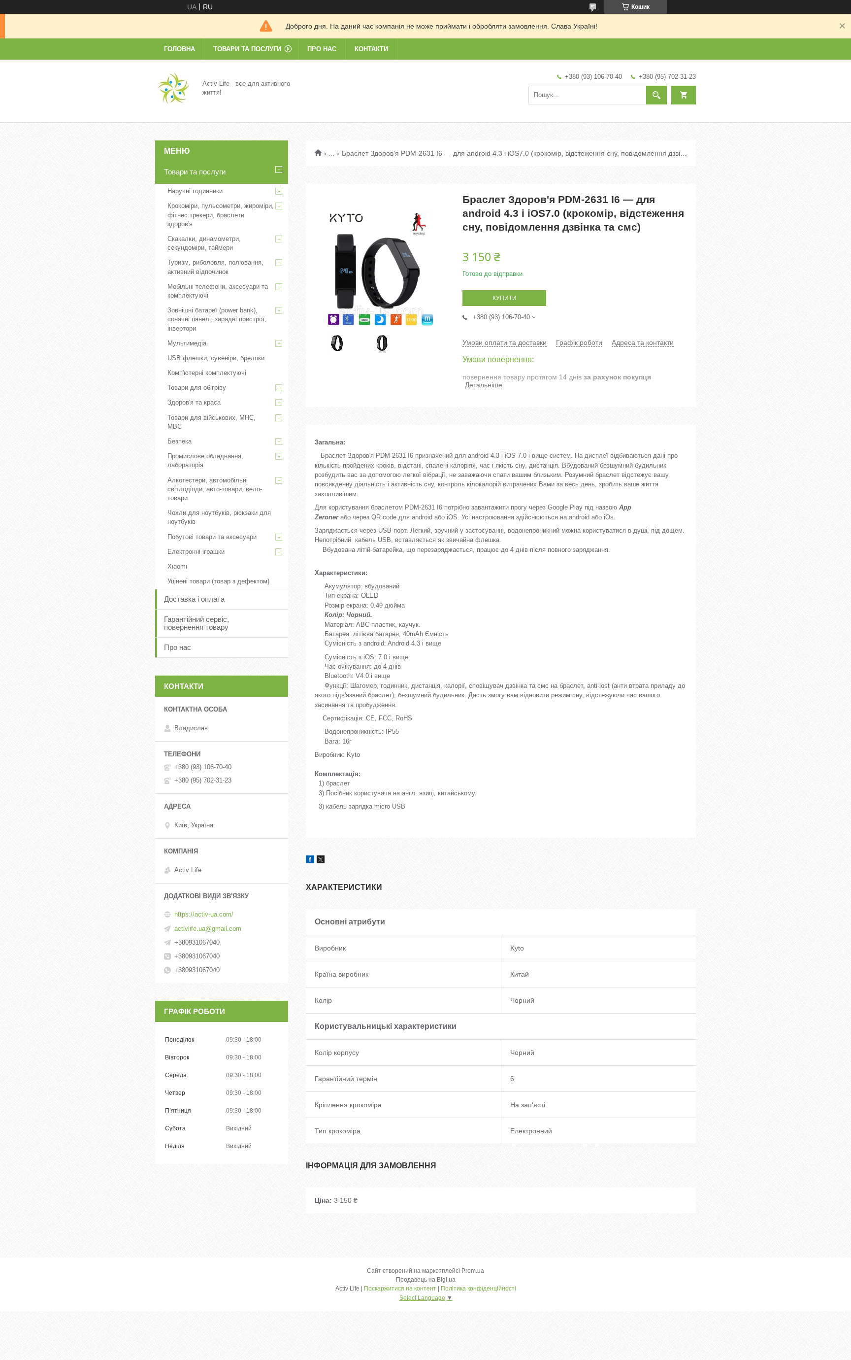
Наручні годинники (195, 191)
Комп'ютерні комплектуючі (206, 372)
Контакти (371, 49)
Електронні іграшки (196, 551)
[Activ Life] (173, 88)
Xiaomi (177, 566)
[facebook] (310, 861)
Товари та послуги (247, 49)
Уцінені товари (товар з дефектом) (218, 581)
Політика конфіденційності (478, 1288)
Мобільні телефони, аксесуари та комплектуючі (217, 291)
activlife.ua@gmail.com (207, 928)
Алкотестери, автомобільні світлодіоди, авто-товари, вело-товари (214, 489)
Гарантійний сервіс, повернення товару (196, 623)
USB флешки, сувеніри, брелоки (215, 358)
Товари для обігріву (196, 387)
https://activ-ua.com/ (203, 914)
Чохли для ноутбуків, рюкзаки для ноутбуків (219, 517)
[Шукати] (656, 95)
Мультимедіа (186, 343)
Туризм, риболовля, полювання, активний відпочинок (215, 267)
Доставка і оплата (194, 599)
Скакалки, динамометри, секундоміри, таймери (204, 243)
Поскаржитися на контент (400, 1288)
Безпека (179, 441)
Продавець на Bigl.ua (426, 1279)
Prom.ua (472, 1270)
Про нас (321, 49)
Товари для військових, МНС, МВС (211, 422)
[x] (321, 861)
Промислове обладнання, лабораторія (205, 460)
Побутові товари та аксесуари (212, 537)
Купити (504, 298)
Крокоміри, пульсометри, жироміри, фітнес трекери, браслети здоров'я (220, 214)
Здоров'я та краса (194, 402)
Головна (179, 49)
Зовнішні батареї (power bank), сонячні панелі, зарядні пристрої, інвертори (216, 319)
